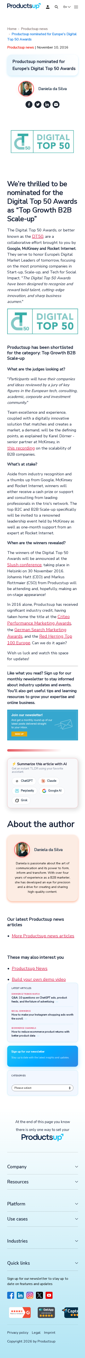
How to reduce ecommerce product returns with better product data (41, 1033)
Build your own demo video (39, 979)
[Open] (56, 6)
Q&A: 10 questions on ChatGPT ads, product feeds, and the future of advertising (39, 999)
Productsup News (30, 968)
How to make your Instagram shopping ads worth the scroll (42, 1016)
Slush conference (24, 565)
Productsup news (34, 28)
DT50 (37, 236)
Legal (36, 1332)
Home (12, 28)
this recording (21, 448)
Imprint (49, 1332)
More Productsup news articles (43, 936)
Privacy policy (17, 1332)
